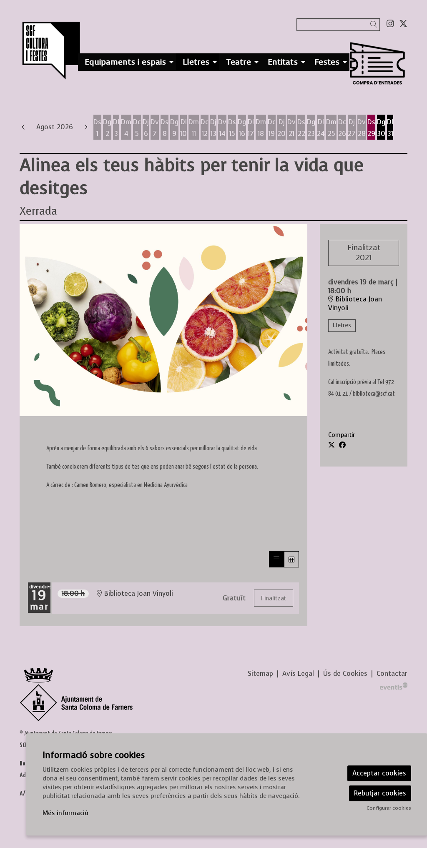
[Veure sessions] (276, 559)
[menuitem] (390, 24)
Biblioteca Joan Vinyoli (355, 303)
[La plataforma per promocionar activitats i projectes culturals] (393, 685)
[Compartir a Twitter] (331, 445)
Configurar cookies (389, 807)
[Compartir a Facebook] (342, 445)
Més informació (65, 813)
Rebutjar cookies (380, 793)
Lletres (342, 325)
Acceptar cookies (379, 773)
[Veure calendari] (291, 559)
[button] (375, 24)
